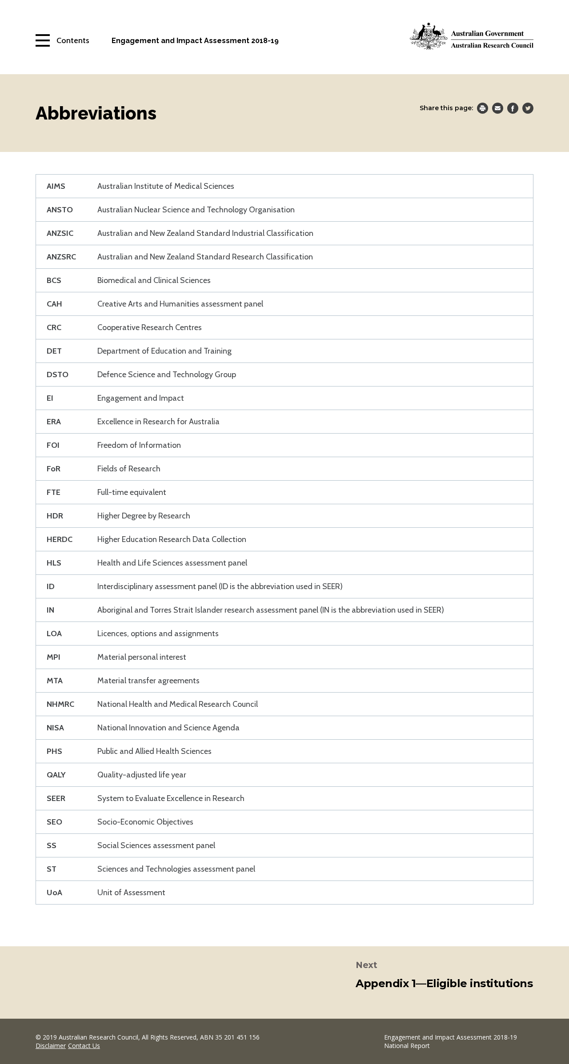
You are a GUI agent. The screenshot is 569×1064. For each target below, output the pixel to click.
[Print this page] (482, 109)
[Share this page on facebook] (512, 109)
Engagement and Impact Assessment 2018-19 (195, 40)
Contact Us (84, 1045)
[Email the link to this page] (497, 109)
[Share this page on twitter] (527, 109)
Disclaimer (51, 1045)
